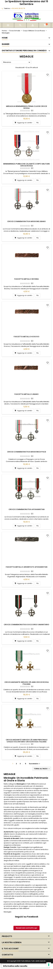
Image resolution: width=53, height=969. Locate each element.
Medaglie (21, 784)
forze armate (13, 804)
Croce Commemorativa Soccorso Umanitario (26, 624)
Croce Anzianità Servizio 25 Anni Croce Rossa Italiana (26, 683)
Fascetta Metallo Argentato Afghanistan (26, 567)
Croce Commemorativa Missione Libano (26, 221)
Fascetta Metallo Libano (26, 394)
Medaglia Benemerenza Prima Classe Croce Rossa (26, 107)
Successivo (35, 763)
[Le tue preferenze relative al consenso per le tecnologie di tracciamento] (48, 964)
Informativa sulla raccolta (15, 966)
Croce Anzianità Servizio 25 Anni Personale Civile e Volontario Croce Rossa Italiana (26, 741)
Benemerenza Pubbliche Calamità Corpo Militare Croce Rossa (26, 165)
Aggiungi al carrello (23, 123)
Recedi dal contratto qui (26, 928)
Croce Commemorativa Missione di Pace (26, 452)
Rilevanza (17, 62)
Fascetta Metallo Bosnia (26, 279)
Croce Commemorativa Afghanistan (26, 509)
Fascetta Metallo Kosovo (26, 336)
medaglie (31, 814)
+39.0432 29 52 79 (18, 8)
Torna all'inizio (42, 769)
